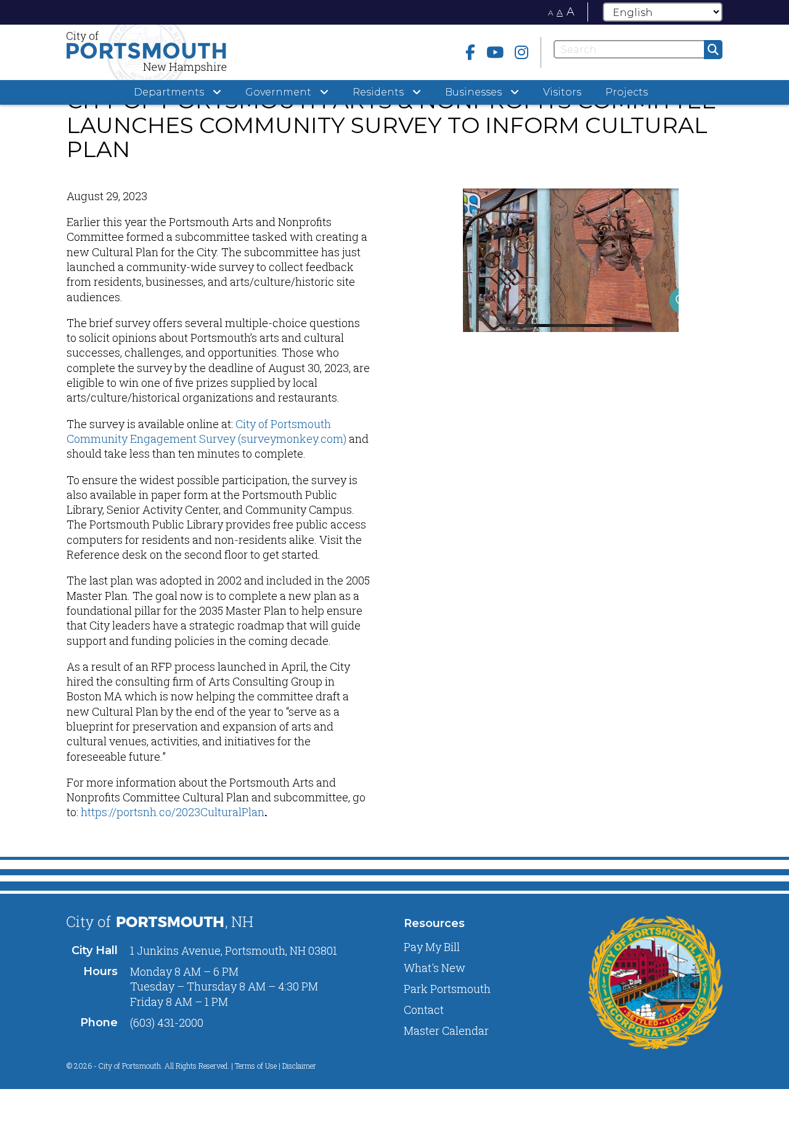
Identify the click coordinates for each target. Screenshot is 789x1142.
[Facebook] (470, 52)
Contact (424, 1009)
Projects (626, 92)
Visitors (562, 92)
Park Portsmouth (447, 988)
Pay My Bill (432, 946)
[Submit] (713, 49)
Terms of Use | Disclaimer (275, 1066)
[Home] (170, 52)
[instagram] (521, 52)
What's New (434, 967)
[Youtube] (495, 52)
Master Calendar (446, 1030)
